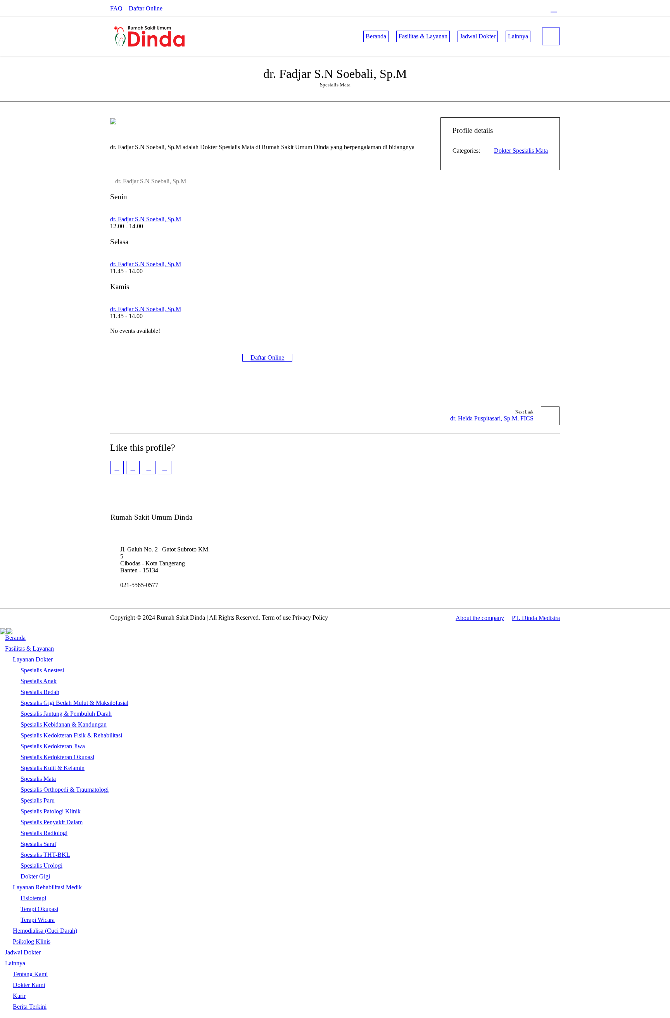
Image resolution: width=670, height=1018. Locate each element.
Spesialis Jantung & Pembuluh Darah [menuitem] (66, 713)
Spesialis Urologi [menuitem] (41, 865)
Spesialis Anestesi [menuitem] (42, 670)
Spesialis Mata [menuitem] (38, 778)
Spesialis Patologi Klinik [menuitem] (51, 811)
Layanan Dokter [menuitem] (33, 659)
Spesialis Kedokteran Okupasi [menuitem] (57, 757)
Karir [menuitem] (19, 995)
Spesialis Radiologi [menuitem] (44, 833)
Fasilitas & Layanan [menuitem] (29, 648)
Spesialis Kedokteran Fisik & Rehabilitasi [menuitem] (71, 735)
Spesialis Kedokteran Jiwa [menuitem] (53, 746)
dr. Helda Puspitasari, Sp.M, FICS (492, 418)
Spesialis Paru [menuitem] (38, 800)
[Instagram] (515, 8)
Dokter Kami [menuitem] (29, 985)
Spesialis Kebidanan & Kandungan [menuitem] (64, 724)
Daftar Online (145, 8)
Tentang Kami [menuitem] (30, 974)
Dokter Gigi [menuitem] (35, 876)
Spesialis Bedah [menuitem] (40, 692)
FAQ (116, 8)
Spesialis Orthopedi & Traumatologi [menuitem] (65, 789)
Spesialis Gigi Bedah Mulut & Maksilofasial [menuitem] (74, 702)
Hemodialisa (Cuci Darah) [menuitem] (45, 930)
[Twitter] (528, 8)
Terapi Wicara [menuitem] (38, 919)
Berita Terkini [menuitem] (30, 1006)
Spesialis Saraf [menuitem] (38, 844)
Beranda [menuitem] (15, 637)
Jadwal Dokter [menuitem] (23, 952)
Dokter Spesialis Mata (521, 150)
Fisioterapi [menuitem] (33, 898)
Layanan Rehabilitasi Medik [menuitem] (47, 887)
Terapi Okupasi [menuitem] (39, 909)
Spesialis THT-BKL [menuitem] (45, 854)
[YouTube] (541, 8)
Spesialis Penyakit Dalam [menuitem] (52, 822)
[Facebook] (502, 8)
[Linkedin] (553, 8)
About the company (480, 618)
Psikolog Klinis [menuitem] (31, 941)
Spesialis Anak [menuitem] (39, 681)
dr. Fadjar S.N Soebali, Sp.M (150, 181)
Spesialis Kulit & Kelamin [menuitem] (53, 768)
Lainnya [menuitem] (15, 963)
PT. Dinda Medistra (536, 618)
